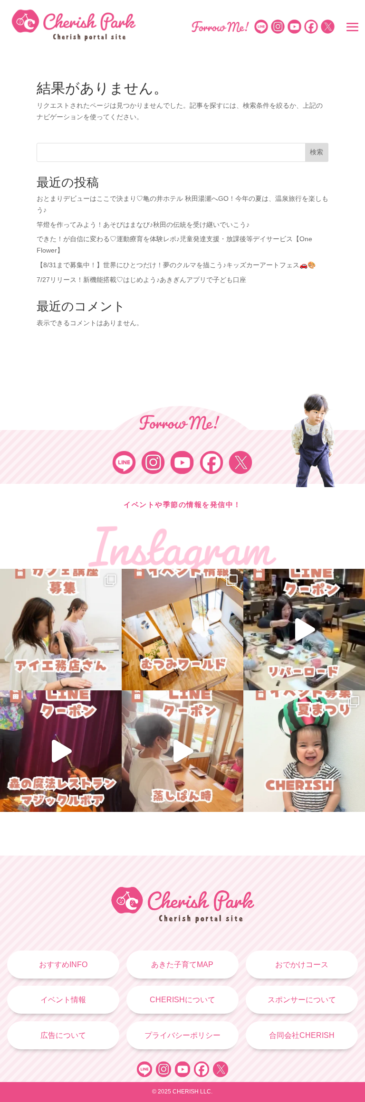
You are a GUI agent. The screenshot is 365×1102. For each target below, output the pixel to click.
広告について (63, 1035)
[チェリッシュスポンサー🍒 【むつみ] (182, 629)
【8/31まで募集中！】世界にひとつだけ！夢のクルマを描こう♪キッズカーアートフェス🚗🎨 (176, 265)
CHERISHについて (182, 1000)
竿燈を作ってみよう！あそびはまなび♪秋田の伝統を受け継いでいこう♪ (143, 224)
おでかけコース (301, 965)
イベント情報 (63, 1000)
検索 (316, 152)
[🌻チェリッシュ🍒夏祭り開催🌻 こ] (304, 751)
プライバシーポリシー (182, 1035)
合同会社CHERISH (302, 1035)
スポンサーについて (302, 1000)
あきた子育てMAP (182, 965)
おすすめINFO (63, 965)
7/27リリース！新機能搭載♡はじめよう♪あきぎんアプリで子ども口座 (141, 279)
